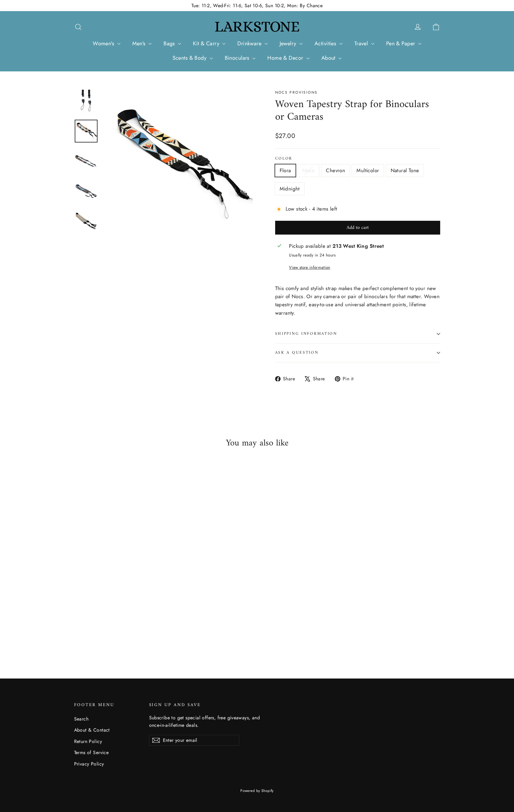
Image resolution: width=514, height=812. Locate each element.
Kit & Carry (207, 43)
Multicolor (367, 170)
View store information (309, 267)
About (329, 58)
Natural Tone (405, 170)
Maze (308, 170)
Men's (139, 43)
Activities (326, 43)
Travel (362, 43)
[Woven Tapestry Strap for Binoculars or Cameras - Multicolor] (100, 632)
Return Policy (88, 741)
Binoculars (238, 58)
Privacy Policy (89, 763)
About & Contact (92, 730)
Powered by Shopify (257, 790)
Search (81, 718)
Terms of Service (91, 752)
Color (284, 158)
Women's (104, 43)
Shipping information (306, 333)
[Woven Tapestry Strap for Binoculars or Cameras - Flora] (77, 632)
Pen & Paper (401, 43)
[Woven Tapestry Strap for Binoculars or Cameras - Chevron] (92, 632)
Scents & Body (190, 58)
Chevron (335, 170)
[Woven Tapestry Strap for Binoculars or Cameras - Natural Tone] (107, 632)
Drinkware (250, 43)
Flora (285, 170)
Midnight (290, 188)
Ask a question (297, 352)
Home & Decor (286, 58)
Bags (170, 43)
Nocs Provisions (296, 92)
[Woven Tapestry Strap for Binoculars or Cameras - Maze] (85, 632)
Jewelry (289, 43)
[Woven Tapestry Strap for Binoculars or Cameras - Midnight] (115, 632)
